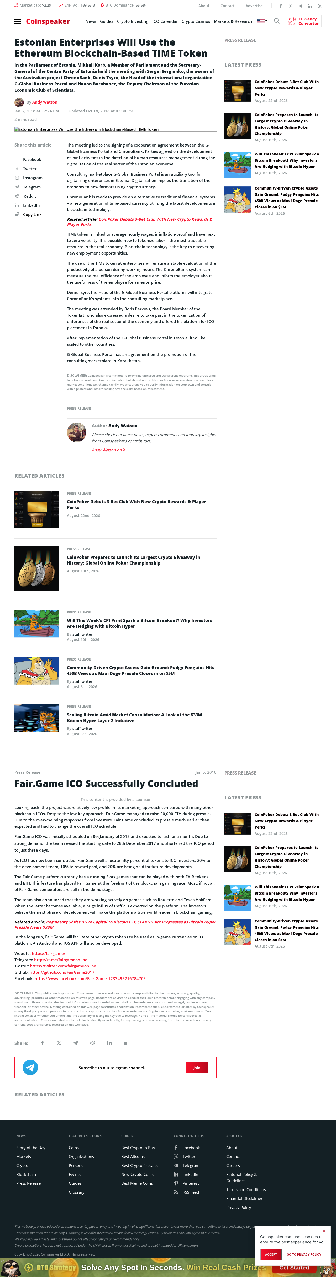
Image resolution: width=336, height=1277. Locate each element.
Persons (76, 1165)
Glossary (77, 1192)
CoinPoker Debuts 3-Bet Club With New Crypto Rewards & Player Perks (139, 222)
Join (197, 1067)
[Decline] (324, 1231)
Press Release (79, 408)
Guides (106, 21)
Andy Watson (44, 102)
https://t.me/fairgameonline (60, 959)
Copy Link (32, 214)
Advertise (254, 5)
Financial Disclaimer (244, 1198)
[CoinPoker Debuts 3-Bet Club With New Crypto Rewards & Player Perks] (36, 510)
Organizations (81, 1156)
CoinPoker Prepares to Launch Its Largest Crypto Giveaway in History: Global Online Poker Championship (133, 560)
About (203, 5)
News (91, 21)
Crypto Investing (132, 21)
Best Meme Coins (137, 1183)
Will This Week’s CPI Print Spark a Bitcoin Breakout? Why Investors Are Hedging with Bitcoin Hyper (139, 623)
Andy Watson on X (108, 449)
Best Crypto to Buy (138, 1147)
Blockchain (26, 1174)
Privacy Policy (238, 1207)
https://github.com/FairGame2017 (62, 972)
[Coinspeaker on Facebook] (281, 5)
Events (75, 1174)
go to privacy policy (304, 1254)
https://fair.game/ (48, 953)
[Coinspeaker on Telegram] (300, 5)
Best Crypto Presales (139, 1165)
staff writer (82, 634)
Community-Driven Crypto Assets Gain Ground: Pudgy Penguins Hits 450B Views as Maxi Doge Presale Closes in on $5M (140, 670)
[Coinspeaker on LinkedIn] (310, 5)
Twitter (29, 168)
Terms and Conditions (246, 1189)
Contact (227, 5)
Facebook (32, 159)
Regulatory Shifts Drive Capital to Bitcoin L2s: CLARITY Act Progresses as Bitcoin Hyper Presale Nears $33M (115, 924)
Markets (23, 1156)
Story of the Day (30, 1147)
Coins (74, 1147)
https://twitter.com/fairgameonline (63, 965)
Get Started (294, 1267)
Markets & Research (233, 21)
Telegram (32, 187)
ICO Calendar (165, 21)
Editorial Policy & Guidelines (241, 1177)
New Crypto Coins (137, 1174)
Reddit (30, 196)
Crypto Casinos (196, 21)
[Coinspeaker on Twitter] (290, 5)
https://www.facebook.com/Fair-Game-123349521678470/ (90, 978)
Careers (233, 1165)
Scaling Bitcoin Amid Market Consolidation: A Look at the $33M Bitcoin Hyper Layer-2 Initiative (134, 717)
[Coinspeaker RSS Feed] (320, 5)
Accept (271, 1254)
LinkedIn (31, 205)
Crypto (22, 1165)
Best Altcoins (133, 1156)
